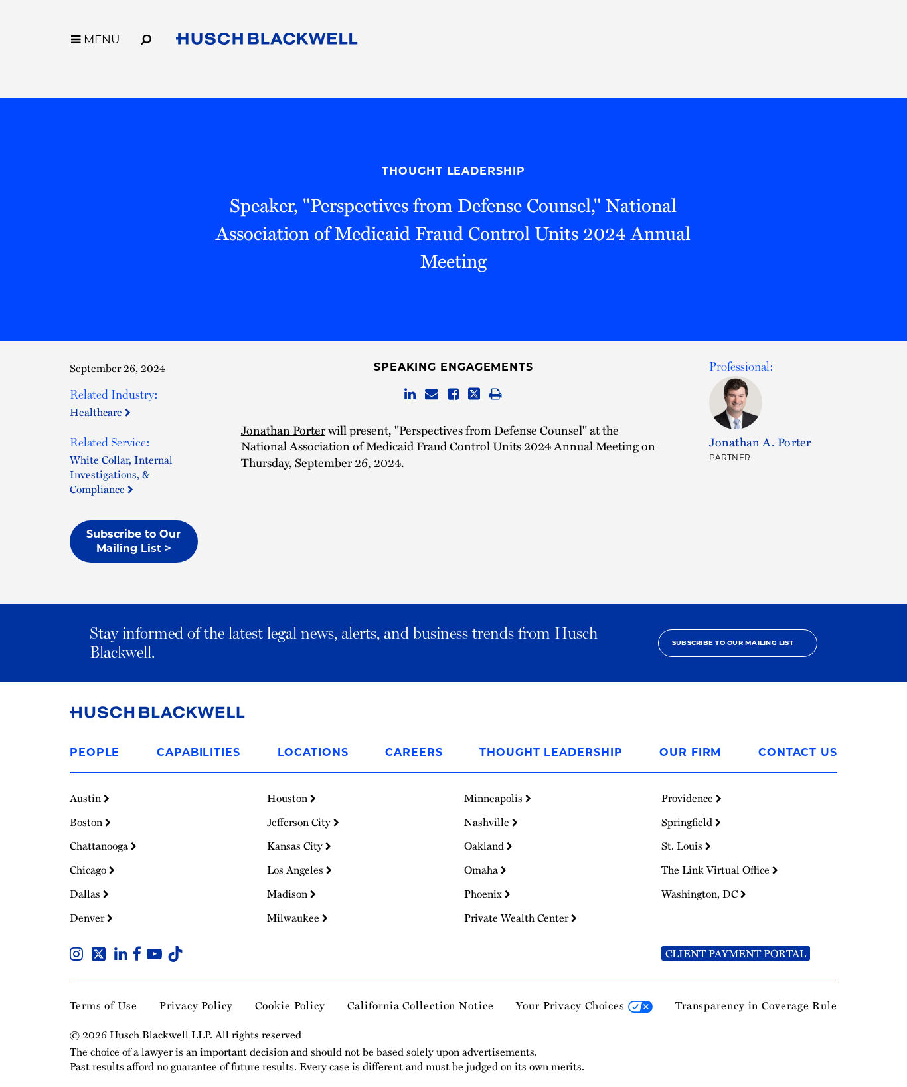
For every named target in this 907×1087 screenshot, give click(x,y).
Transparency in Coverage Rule (756, 1005)
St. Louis (683, 846)
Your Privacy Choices (572, 1005)
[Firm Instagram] (79, 955)
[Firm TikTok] (175, 955)
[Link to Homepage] (267, 41)
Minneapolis (494, 798)
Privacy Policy (196, 1005)
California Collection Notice (420, 1005)
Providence (688, 798)
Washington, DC (700, 893)
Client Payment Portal (735, 953)
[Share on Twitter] (474, 395)
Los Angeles (296, 869)
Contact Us (797, 752)
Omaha (482, 869)
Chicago (89, 869)
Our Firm (690, 752)
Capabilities (198, 752)
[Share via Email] (432, 395)
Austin (87, 798)
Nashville (488, 822)
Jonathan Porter (283, 430)
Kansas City (296, 846)
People (95, 752)
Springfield (688, 822)
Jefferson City (300, 822)
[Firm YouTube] (157, 955)
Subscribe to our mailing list (732, 643)
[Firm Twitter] (101, 955)
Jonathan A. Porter (760, 441)
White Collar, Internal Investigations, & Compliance (121, 474)
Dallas (86, 893)
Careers (413, 752)
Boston (87, 822)
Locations (313, 752)
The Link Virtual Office (716, 869)
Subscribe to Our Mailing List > (133, 541)
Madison (288, 893)
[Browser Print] (495, 395)
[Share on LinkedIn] (410, 395)
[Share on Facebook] (453, 395)
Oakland (485, 846)
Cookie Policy (290, 1005)
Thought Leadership (453, 171)
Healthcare (97, 412)
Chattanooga (100, 846)
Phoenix (484, 893)
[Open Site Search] (146, 37)
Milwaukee (294, 917)
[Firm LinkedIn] (123, 955)
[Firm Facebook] (140, 955)
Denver (88, 917)
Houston (288, 798)
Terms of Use (103, 1005)
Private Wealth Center (517, 917)
